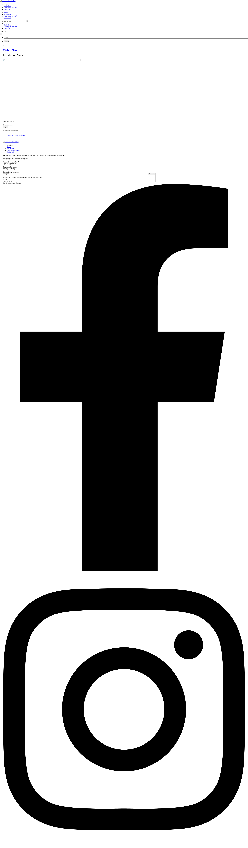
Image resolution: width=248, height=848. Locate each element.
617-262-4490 (39, 155)
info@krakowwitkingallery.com (55, 155)
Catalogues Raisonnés (10, 7)
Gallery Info (7, 9)
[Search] (27, 21)
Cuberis (18, 183)
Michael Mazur (11, 50)
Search (6, 21)
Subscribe (152, 174)
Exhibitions (7, 6)
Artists (6, 4)
